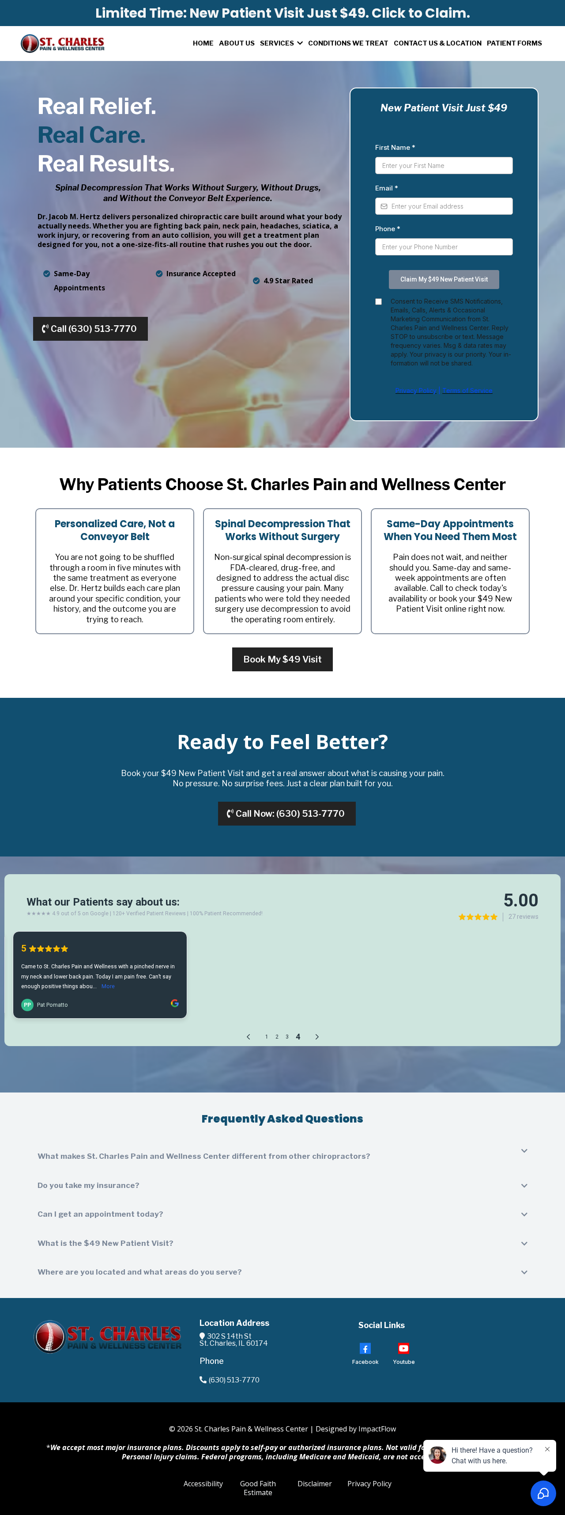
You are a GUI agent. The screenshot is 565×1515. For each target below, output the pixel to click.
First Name (395, 147)
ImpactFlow (377, 1429)
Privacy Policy (369, 1483)
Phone (387, 229)
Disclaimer (315, 1483)
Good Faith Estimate (258, 1488)
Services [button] (277, 43)
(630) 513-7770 (234, 1380)
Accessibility (203, 1483)
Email (386, 188)
